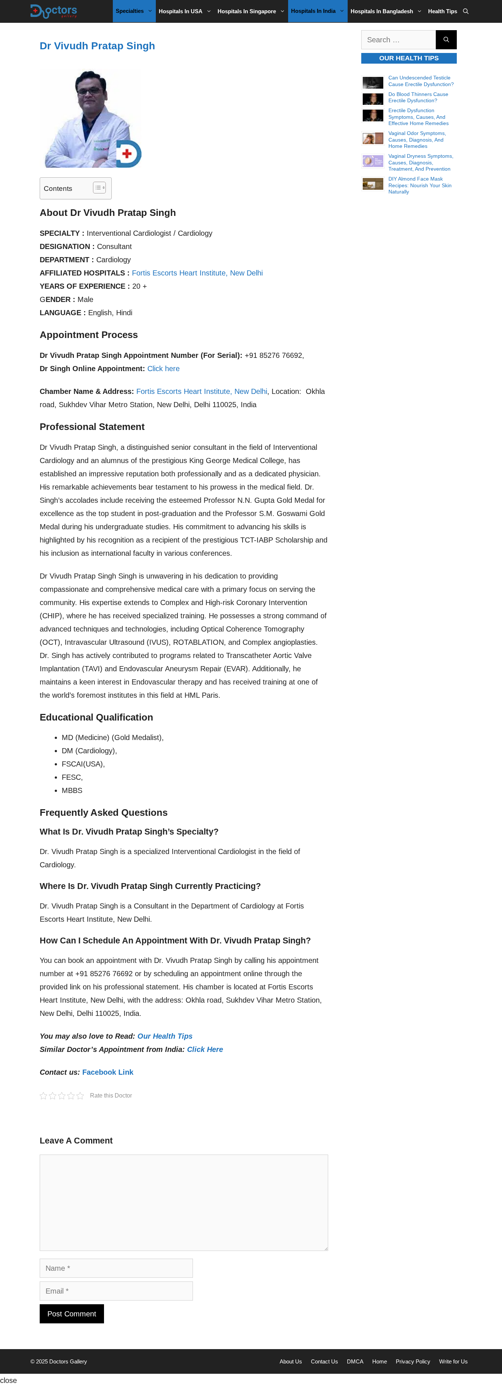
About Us (291, 1361)
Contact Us (324, 1361)
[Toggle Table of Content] (95, 187)
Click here (163, 368)
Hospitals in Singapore (247, 11)
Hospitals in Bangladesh (382, 11)
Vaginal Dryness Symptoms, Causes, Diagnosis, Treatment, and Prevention (420, 162)
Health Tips (442, 11)
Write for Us (453, 1361)
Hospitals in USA (180, 11)
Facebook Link (107, 1072)
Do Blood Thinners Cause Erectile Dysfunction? (418, 97)
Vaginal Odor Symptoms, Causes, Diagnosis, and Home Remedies (417, 139)
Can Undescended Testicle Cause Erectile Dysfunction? (421, 81)
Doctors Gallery (67, 1361)
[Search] (446, 39)
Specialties (130, 11)
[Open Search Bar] (465, 11)
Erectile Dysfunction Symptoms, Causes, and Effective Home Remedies (418, 116)
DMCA (355, 1361)
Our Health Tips (165, 1036)
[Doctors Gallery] (54, 11)
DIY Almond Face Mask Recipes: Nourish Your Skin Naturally (420, 185)
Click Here (205, 1049)
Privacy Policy (413, 1361)
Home (379, 1361)
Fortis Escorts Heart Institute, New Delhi (197, 273)
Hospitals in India (313, 11)
